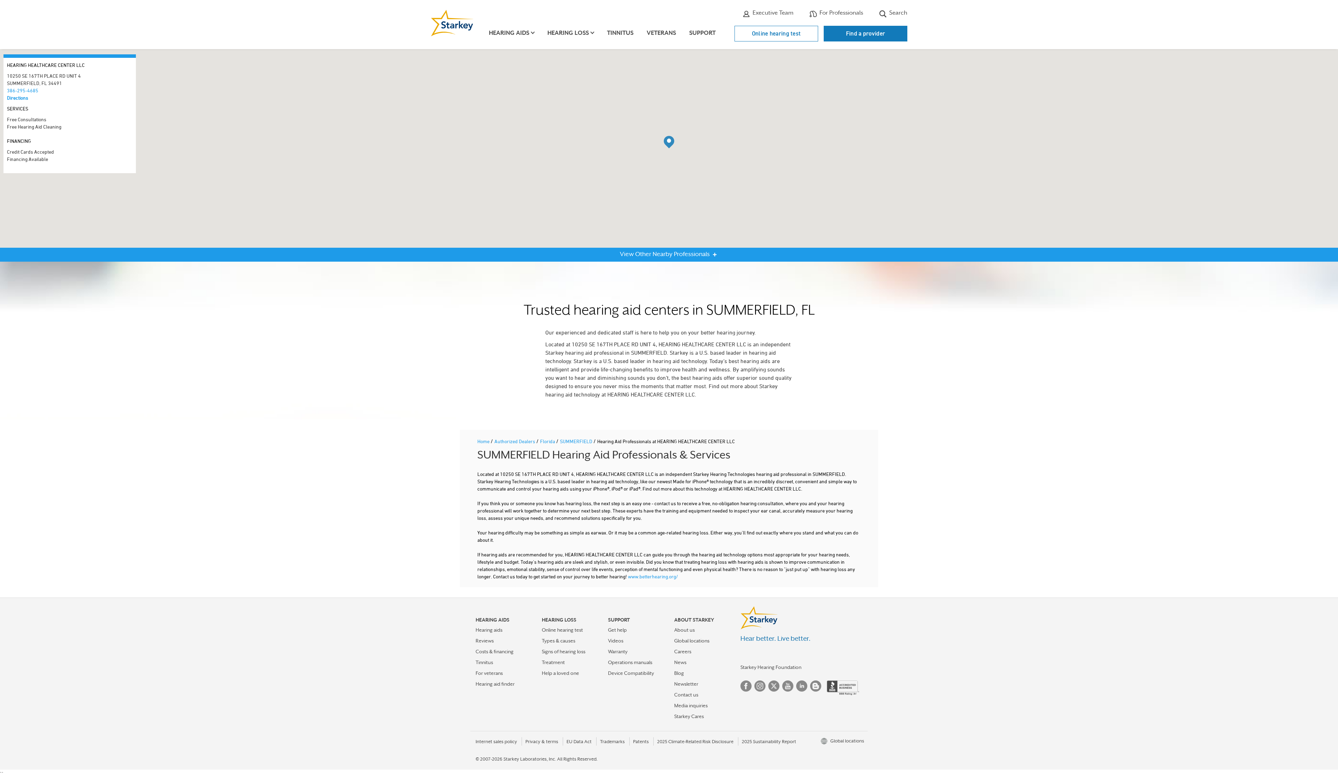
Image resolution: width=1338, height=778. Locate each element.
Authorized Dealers (515, 441)
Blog (679, 673)
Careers (682, 651)
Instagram (760, 686)
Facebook (746, 686)
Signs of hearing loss (563, 651)
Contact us (686, 695)
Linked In (801, 686)
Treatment (553, 662)
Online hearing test (776, 33)
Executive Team (772, 12)
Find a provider (865, 33)
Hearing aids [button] (509, 33)
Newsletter (686, 684)
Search (897, 12)
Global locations (691, 641)
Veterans (661, 33)
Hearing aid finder (495, 684)
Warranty (618, 651)
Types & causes (558, 641)
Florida (548, 441)
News (680, 662)
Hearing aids (489, 630)
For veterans (489, 673)
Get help (617, 630)
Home (484, 441)
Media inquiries (691, 705)
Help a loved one (560, 673)
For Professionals (840, 12)
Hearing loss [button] (568, 33)
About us (684, 630)
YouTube (787, 686)
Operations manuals (630, 662)
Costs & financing (495, 651)
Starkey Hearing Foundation (770, 667)
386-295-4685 (22, 90)
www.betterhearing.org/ (653, 576)
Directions (17, 98)
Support (702, 33)
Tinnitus (620, 33)
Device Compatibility (631, 673)
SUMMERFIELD (576, 441)
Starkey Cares (689, 716)
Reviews (485, 641)
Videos (615, 641)
